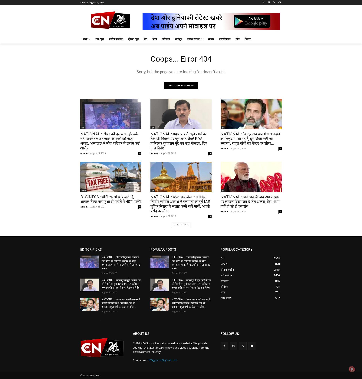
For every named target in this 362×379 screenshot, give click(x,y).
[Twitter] (274, 3)
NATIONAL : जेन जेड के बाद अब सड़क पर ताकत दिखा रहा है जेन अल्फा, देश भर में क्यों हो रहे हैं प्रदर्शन (250, 202)
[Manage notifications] (352, 369)
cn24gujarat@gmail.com (162, 360)
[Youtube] (279, 3)
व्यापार (83, 190)
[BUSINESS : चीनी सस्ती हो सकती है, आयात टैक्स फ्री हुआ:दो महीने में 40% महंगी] (110, 177)
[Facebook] (264, 3)
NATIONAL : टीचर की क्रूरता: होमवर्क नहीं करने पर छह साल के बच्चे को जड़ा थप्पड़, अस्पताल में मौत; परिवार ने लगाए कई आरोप (110, 141)
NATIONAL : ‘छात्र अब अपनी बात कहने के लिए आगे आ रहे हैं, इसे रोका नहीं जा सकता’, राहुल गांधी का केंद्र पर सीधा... (250, 139)
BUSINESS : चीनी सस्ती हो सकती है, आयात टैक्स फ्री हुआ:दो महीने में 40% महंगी (110, 199)
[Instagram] (269, 3)
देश (82, 127)
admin (84, 153)
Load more (180, 224)
